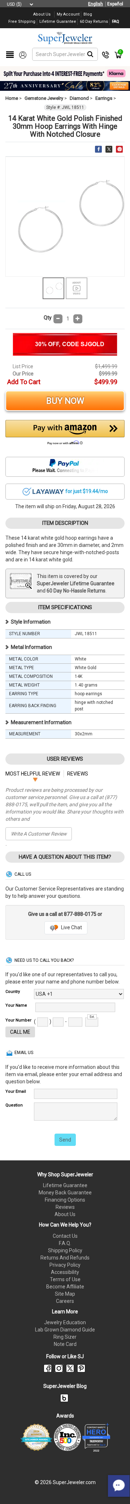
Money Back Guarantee (65, 1192)
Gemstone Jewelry (44, 98)
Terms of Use (65, 1279)
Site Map (65, 1294)
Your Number (18, 1020)
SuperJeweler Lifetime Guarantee (75, 583)
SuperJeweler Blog (65, 1386)
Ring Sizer (65, 1337)
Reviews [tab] (77, 774)
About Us (65, 1214)
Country (12, 991)
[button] (65, 434)
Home (11, 98)
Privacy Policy (65, 1265)
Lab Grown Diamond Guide (65, 1330)
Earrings (103, 98)
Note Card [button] (65, 1344)
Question (14, 1105)
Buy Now (65, 401)
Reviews (65, 1207)
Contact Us (65, 1236)
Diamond (79, 98)
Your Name (16, 1005)
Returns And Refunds (65, 1258)
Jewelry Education (65, 1322)
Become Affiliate (65, 1287)
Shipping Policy (65, 1250)
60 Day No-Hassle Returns (76, 591)
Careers (65, 1301)
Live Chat (71, 927)
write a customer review (39, 834)
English (95, 4)
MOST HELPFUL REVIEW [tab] (32, 774)
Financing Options (65, 1200)
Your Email (15, 1091)
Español (115, 4)
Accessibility (65, 1272)
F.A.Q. (65, 1243)
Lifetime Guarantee (65, 1185)
